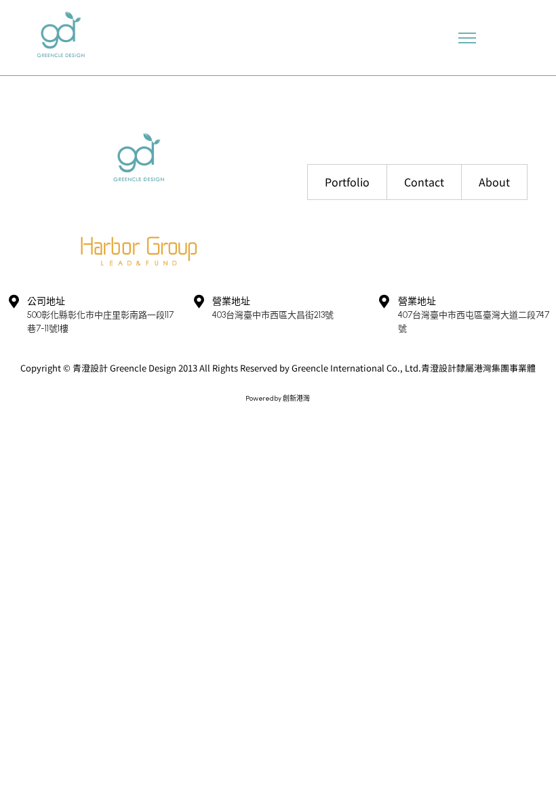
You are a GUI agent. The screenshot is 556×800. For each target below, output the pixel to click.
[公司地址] (13, 301)
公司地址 (46, 301)
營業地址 (231, 301)
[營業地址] (198, 301)
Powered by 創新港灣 (278, 398)
